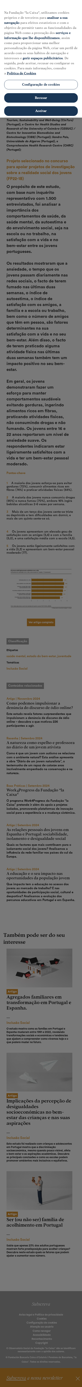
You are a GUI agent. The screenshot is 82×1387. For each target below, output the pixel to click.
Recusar (41, 97)
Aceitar (41, 111)
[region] (41, 59)
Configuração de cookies (41, 84)
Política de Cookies (21, 73)
